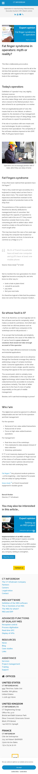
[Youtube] (17, 14)
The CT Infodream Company (14, 582)
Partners (5, 585)
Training (5, 667)
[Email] (20, 14)
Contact (5, 593)
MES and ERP (7, 612)
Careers (5, 588)
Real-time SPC (8, 630)
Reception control (9, 625)
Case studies (7, 649)
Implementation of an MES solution (16, 537)
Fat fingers (6, 473)
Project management (11, 664)
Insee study (7, 483)
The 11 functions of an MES (13, 606)
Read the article (8, 557)
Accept (19, 767)
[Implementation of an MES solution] (19, 532)
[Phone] (22, 14)
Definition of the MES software (15, 603)
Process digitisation (10, 627)
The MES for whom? (10, 609)
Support (5, 670)
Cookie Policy (15, 771)
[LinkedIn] (15, 14)
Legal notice (23, 771)
